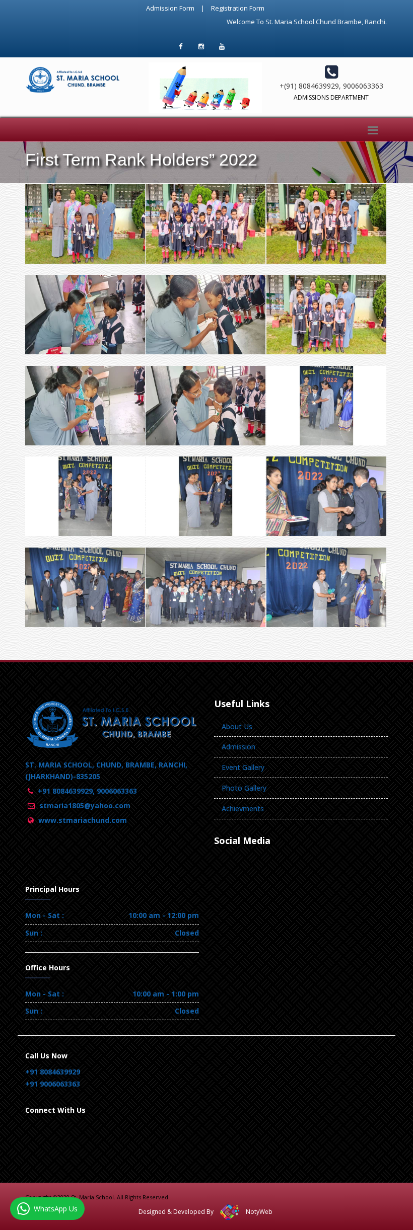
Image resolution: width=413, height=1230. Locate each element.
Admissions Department (331, 97)
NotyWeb (259, 1211)
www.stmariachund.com (82, 820)
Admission (238, 746)
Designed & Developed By (176, 1211)
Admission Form (170, 8)
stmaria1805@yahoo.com (84, 805)
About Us (237, 726)
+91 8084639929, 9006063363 (87, 791)
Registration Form (237, 8)
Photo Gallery (244, 788)
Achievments (243, 808)
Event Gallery (243, 767)
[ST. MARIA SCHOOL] (83, 186)
